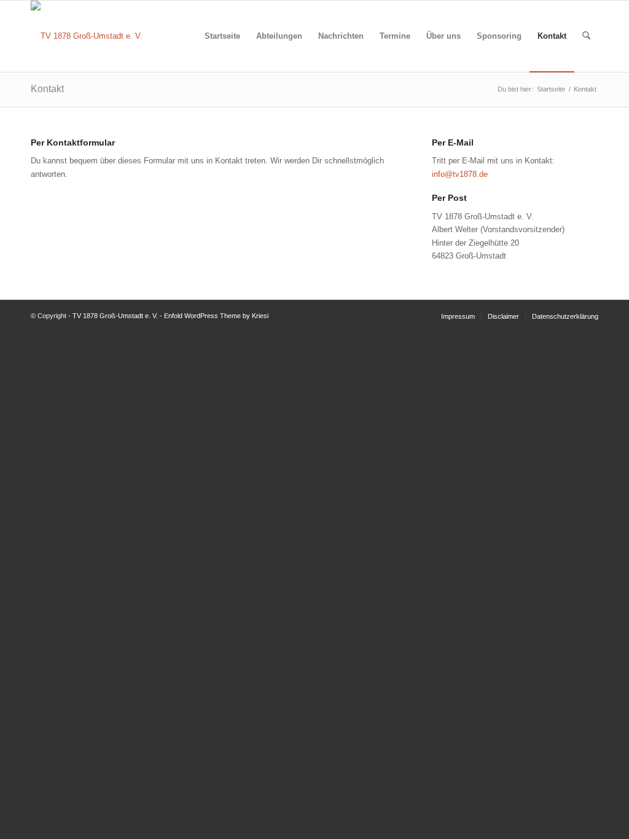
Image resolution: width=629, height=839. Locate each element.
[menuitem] (222, 36)
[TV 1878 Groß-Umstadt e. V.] (87, 36)
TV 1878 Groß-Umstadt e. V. (115, 315)
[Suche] (586, 36)
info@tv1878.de (460, 174)
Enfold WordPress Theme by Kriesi (216, 315)
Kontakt (47, 89)
